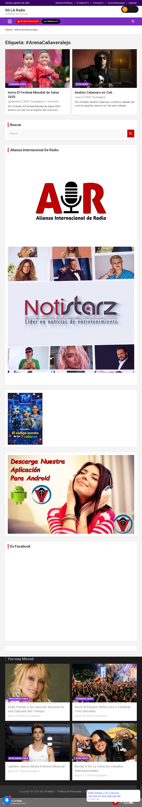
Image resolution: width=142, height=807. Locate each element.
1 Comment (52, 101)
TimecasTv (98, 3)
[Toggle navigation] (9, 21)
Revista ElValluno (64, 3)
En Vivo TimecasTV (29, 21)
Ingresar (133, 3)
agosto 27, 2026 (16, 771)
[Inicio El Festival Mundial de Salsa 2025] (37, 68)
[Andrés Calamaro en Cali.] (104, 68)
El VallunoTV (83, 3)
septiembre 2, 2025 (18, 101)
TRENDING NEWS (17, 84)
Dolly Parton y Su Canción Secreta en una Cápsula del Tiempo (36, 709)
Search (130, 133)
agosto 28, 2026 (16, 715)
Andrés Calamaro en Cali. (94, 92)
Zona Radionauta (116, 3)
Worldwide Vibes (18, 699)
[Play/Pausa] (115, 802)
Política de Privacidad (69, 791)
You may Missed (21, 659)
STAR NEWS (82, 84)
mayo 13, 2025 (83, 97)
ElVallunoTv (52, 21)
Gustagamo (37, 101)
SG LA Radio (15, 10)
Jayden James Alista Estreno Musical (36, 766)
